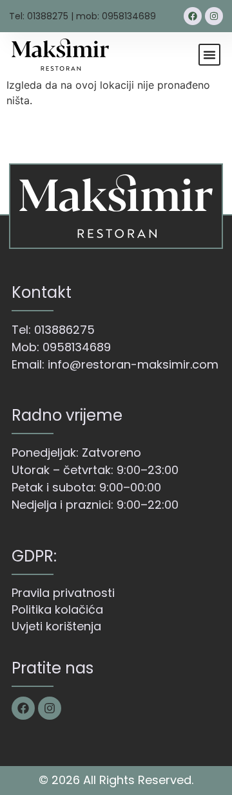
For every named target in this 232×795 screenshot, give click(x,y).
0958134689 (77, 347)
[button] (209, 55)
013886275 (64, 330)
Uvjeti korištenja (56, 626)
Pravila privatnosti (63, 593)
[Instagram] (214, 16)
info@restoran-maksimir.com (133, 364)
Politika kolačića (57, 609)
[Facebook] (193, 16)
